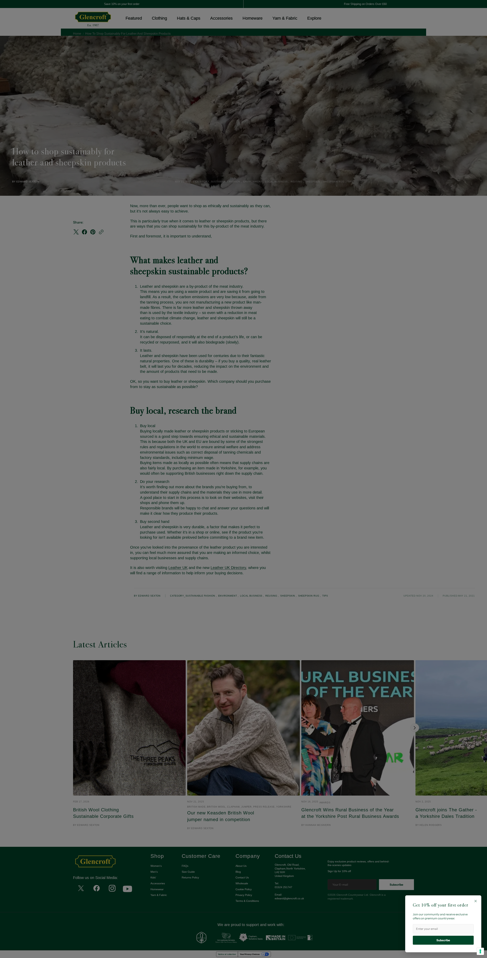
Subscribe (443, 940)
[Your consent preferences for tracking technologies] (480, 951)
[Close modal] (475, 901)
